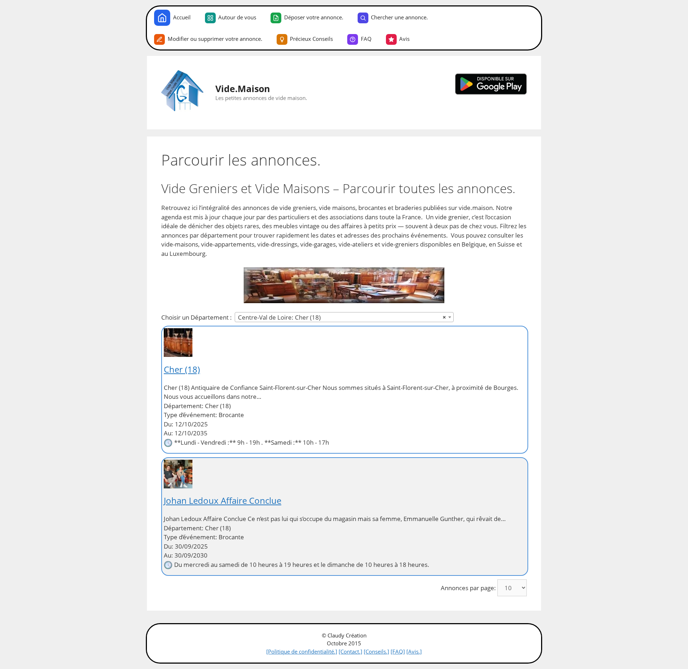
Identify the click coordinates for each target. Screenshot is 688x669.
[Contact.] (350, 651)
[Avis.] (414, 651)
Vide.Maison (242, 88)
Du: (168, 424)
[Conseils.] (376, 651)
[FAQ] (398, 651)
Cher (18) (182, 369)
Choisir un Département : (196, 317)
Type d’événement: (190, 415)
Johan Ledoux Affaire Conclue (222, 500)
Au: (168, 433)
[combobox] (344, 317)
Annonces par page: (468, 588)
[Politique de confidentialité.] (301, 651)
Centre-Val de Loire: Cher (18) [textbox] (342, 317)
